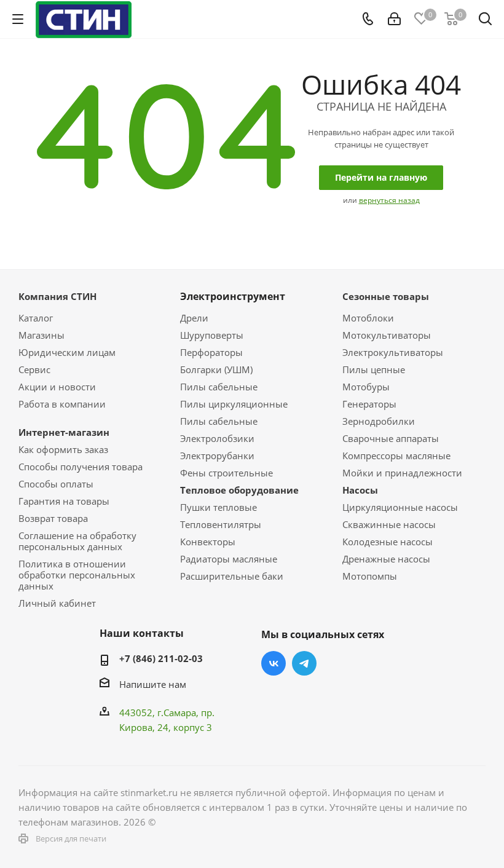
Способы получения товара (80, 466)
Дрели (194, 318)
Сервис (34, 369)
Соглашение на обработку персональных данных (77, 541)
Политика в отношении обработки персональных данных (76, 575)
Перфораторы (211, 352)
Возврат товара (53, 518)
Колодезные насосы (387, 541)
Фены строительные (226, 473)
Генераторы (369, 404)
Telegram (304, 663)
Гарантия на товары (63, 501)
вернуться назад (389, 200)
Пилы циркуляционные (234, 404)
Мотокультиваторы (386, 335)
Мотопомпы (369, 576)
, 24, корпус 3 (182, 727)
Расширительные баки (231, 576)
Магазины (41, 335)
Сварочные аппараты (390, 438)
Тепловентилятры (220, 524)
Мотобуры (366, 387)
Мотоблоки (368, 318)
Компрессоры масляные (396, 455)
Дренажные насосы (386, 559)
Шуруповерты (211, 335)
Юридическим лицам (67, 352)
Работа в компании (62, 404)
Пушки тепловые (218, 507)
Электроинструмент (232, 296)
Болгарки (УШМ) (216, 369)
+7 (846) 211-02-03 (161, 658)
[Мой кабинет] (394, 19)
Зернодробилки (378, 421)
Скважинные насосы (389, 524)
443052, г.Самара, (160, 712)
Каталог (35, 318)
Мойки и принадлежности (402, 473)
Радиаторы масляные (228, 559)
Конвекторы (207, 541)
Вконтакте (273, 663)
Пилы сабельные (219, 387)
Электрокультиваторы (392, 352)
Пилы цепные (373, 369)
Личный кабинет (57, 603)
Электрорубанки (217, 455)
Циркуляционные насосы (400, 507)
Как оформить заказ (63, 449)
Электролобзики (217, 438)
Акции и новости (57, 387)
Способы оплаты (55, 484)
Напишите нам (152, 684)
